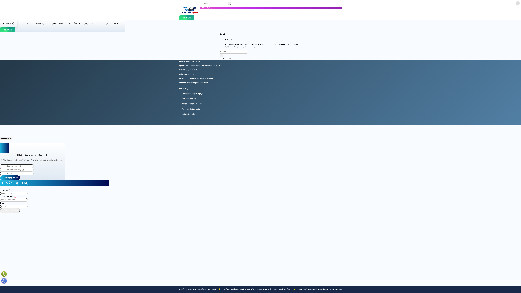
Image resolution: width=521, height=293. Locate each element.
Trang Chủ (8, 23)
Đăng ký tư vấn (11, 178)
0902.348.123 (191, 70)
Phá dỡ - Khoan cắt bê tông (192, 104)
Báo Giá (187, 18)
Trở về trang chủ (228, 59)
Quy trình (57, 23)
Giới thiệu (25, 23)
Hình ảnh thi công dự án (81, 23)
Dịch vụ (40, 23)
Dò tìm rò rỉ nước (188, 114)
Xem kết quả (6, 138)
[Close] (1, 142)
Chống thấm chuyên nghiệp (192, 94)
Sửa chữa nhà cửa (189, 99)
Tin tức (104, 23)
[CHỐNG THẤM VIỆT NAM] (189, 14)
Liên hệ (118, 23)
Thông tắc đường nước (191, 109)
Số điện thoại (9, 196)
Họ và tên (8, 190)
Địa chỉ (2, 203)
